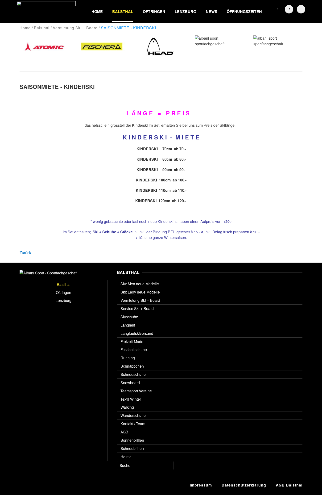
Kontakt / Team (132, 423)
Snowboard (130, 382)
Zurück (25, 252)
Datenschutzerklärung (244, 485)
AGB (124, 432)
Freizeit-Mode (131, 341)
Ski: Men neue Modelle (139, 283)
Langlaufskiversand (136, 333)
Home (97, 11)
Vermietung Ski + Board (140, 300)
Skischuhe (129, 316)
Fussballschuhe (133, 349)
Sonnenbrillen (132, 440)
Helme (126, 456)
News (211, 11)
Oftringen (154, 11)
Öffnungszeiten (244, 11)
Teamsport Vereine (136, 391)
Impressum (201, 485)
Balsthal (122, 11)
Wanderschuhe (133, 415)
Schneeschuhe (133, 374)
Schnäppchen (132, 366)
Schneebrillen (132, 448)
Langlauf (127, 325)
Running (127, 358)
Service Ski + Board (137, 308)
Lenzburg (185, 11)
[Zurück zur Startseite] (46, 11)
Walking (127, 407)
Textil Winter (130, 399)
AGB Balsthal (289, 485)
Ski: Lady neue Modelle (140, 292)
